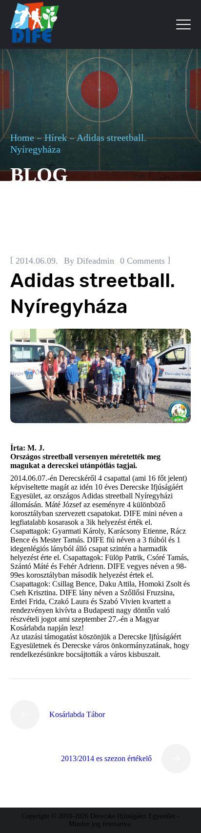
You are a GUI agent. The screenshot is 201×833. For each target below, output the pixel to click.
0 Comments (142, 261)
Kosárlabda (77, 235)
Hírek (55, 137)
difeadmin (95, 261)
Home (22, 137)
